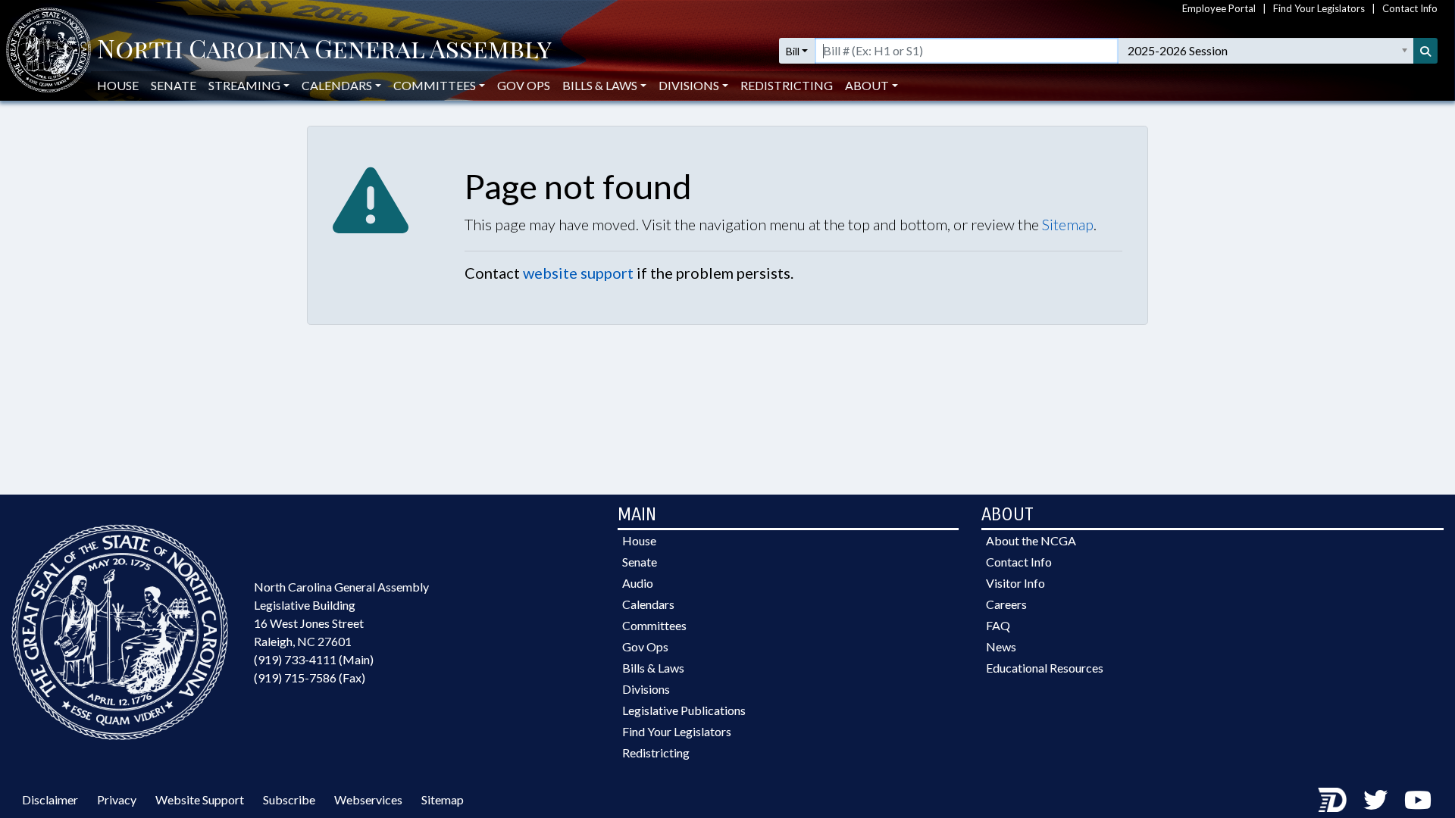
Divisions (646, 689)
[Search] (1425, 51)
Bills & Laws (653, 667)
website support (578, 273)
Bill (792, 51)
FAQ (998, 625)
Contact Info (1410, 8)
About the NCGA (1031, 540)
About (867, 85)
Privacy (116, 799)
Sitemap (1068, 224)
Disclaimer (50, 799)
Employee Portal (1219, 8)
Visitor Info (1015, 583)
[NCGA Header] (324, 50)
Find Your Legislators (1319, 8)
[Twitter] (1375, 799)
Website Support (199, 799)
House (118, 85)
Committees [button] (434, 85)
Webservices (368, 799)
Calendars (648, 604)
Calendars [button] (337, 85)
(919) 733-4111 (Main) (314, 659)
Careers (1006, 604)
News (1001, 646)
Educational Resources (1044, 667)
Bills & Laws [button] (599, 85)
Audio (637, 583)
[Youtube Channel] (1418, 799)
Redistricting (786, 85)
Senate (173, 85)
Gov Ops (523, 85)
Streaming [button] (244, 85)
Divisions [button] (689, 85)
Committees (654, 625)
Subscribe (289, 799)
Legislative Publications (684, 710)
